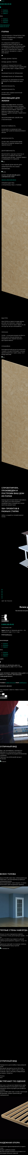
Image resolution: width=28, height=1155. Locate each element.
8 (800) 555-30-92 (7, 624)
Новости (5, 13)
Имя (1, 694)
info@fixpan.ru (8, 634)
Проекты (5, 10)
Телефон (2, 696)
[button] (0, 7)
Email (2, 617)
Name (3, 615)
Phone (3, 619)
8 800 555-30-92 (5, 4)
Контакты (5, 11)
